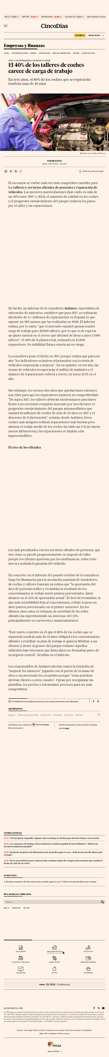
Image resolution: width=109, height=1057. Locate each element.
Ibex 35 (7, 17)
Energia (33, 53)
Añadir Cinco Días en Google (92, 171)
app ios (54, 973)
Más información (15, 728)
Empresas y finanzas (24, 45)
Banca (6, 53)
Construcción (44, 53)
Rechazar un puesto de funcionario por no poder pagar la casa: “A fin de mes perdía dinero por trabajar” (51, 882)
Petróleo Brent (47, 17)
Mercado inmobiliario (62, 53)
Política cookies (39, 1030)
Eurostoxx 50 (70, 17)
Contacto (20, 1030)
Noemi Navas (54, 161)
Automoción (46, 715)
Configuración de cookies (54, 1030)
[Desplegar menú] (6, 26)
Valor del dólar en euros (96, 17)
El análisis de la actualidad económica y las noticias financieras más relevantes (45, 701)
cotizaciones (21, 973)
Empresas (58, 715)
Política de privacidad (73, 1030)
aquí (67, 728)
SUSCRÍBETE (80, 35)
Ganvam (11, 715)
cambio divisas (54, 962)
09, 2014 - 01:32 (58, 164)
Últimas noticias (88, 53)
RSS (46, 1033)
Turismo (76, 53)
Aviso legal (28, 1030)
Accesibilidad (87, 1030)
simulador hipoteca (54, 951)
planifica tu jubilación (20, 962)
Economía (68, 715)
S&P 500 (25, 17)
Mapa (42, 1033)
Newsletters (53, 1033)
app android (88, 973)
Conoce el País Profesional (54, 984)
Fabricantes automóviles (28, 715)
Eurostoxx (16, 908)
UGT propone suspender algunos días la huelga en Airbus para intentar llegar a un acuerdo (54, 838)
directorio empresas (88, 962)
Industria (79, 715)
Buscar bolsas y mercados (17, 894)
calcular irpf (21, 951)
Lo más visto (10, 875)
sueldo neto (88, 951)
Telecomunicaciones (19, 53)
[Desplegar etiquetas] (99, 715)
